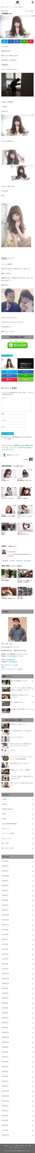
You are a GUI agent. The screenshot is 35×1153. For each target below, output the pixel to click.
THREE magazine (7, 809)
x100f (3, 667)
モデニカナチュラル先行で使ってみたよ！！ (21, 784)
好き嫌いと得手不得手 (21, 709)
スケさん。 (13, 750)
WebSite (6, 560)
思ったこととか (6, 838)
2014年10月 (5, 1101)
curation (4, 799)
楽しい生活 (5, 843)
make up (4, 804)
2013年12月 (5, 1135)
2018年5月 (5, 890)
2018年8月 (5, 880)
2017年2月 (5, 964)
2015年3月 (5, 1076)
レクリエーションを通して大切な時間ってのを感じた (21, 689)
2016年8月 (5, 993)
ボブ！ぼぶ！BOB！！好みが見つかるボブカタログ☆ (21, 777)
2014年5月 (5, 1120)
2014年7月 (5, 1110)
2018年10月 (5, 876)
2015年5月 (5, 1066)
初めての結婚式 (19, 681)
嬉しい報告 (17, 702)
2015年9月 (5, 1047)
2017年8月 (5, 934)
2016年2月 (5, 1022)
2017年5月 (5, 949)
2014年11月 (5, 1096)
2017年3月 (5, 959)
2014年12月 (5, 1091)
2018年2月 (5, 905)
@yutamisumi (11, 659)
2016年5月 (5, 1008)
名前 (3, 413)
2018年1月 (5, 910)
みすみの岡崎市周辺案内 (9, 823)
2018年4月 (5, 895)
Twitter (13, 560)
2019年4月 (5, 866)
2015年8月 (5, 1052)
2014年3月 (5, 1130)
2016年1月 (5, 1027)
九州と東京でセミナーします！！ (20, 763)
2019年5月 (5, 861)
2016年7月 (5, 998)
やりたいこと (6, 828)
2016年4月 (5, 1013)
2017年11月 (5, 920)
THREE (19, 669)
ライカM (14, 665)
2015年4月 (5, 1071)
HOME (5, 1145)
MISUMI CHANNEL (16, 1150)
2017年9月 (5, 929)
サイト (3, 426)
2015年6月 (5, 1061)
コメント (3, 397)
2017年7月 (5, 939)
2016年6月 (5, 1003)
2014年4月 (5, 1125)
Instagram (28, 560)
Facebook (20, 560)
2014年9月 (5, 1105)
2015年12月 (5, 1032)
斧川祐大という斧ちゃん (17, 724)
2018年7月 (5, 885)
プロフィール (22, 1147)
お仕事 (4, 814)
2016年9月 (5, 988)
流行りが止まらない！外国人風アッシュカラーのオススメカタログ (21, 745)
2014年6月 (5, 1115)
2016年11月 (5, 978)
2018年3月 (5, 900)
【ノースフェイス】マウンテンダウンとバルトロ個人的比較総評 (21, 758)
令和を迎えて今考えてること (20, 696)
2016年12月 (5, 973)
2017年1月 (5, 969)
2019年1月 (5, 871)
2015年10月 (5, 1042)
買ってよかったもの (8, 848)
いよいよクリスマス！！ (17, 737)
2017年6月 (5, 944)
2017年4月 (5, 954)
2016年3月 (5, 1017)
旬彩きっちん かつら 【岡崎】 (20, 770)
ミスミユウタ (11, 551)
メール (3, 420)
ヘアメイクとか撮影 (7, 355)
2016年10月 (5, 983)
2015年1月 (5, 1086)
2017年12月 (5, 915)
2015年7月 (5, 1057)
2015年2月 (5, 1081)
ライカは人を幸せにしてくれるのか (21, 730)
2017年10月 (5, 924)
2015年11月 (5, 1037)
